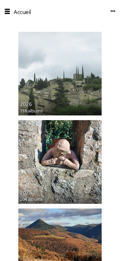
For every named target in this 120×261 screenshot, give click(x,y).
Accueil (22, 12)
